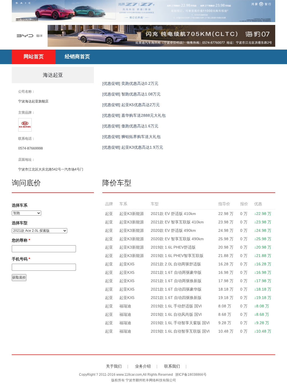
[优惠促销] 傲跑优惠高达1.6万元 (130, 126)
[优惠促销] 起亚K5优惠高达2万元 (131, 104)
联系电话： (26, 139)
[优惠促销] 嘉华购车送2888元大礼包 (134, 115)
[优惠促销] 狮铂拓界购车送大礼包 (131, 136)
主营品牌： (26, 113)
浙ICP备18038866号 (191, 375)
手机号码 (21, 259)
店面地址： (26, 160)
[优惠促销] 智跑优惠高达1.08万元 (131, 94)
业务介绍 (143, 366)
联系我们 (172, 366)
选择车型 (19, 223)
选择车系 (19, 205)
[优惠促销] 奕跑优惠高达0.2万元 (130, 83)
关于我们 (114, 366)
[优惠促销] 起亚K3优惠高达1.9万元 (132, 147)
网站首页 (34, 56)
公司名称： (26, 92)
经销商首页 (77, 56)
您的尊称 (21, 240)
